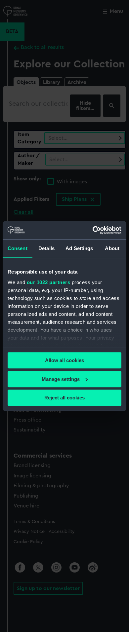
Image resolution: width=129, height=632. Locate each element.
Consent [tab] (17, 248)
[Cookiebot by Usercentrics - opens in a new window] (92, 230)
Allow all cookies (64, 360)
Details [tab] (46, 248)
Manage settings (61, 379)
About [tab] (112, 248)
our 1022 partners (48, 282)
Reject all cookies (64, 397)
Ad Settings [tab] (79, 248)
